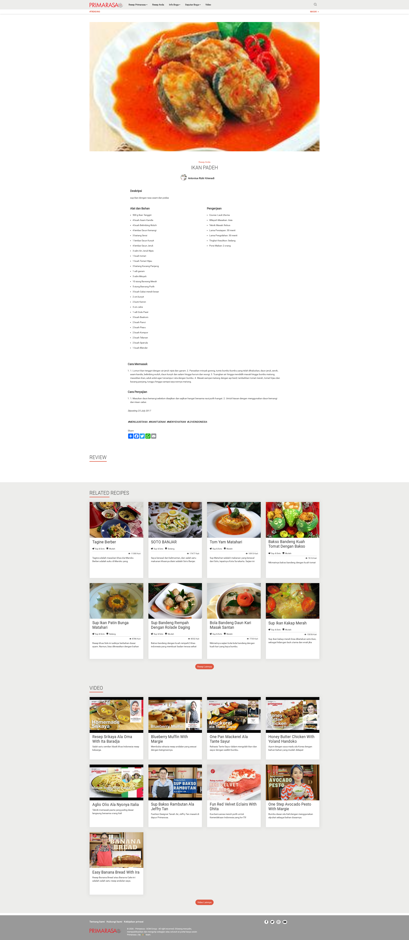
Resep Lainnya (204, 666)
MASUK (313, 12)
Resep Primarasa (137, 4)
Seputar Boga (192, 4)
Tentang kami (97, 921)
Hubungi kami (114, 921)
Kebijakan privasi (133, 921)
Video (208, 4)
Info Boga (174, 4)
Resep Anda (158, 4)
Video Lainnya (204, 902)
